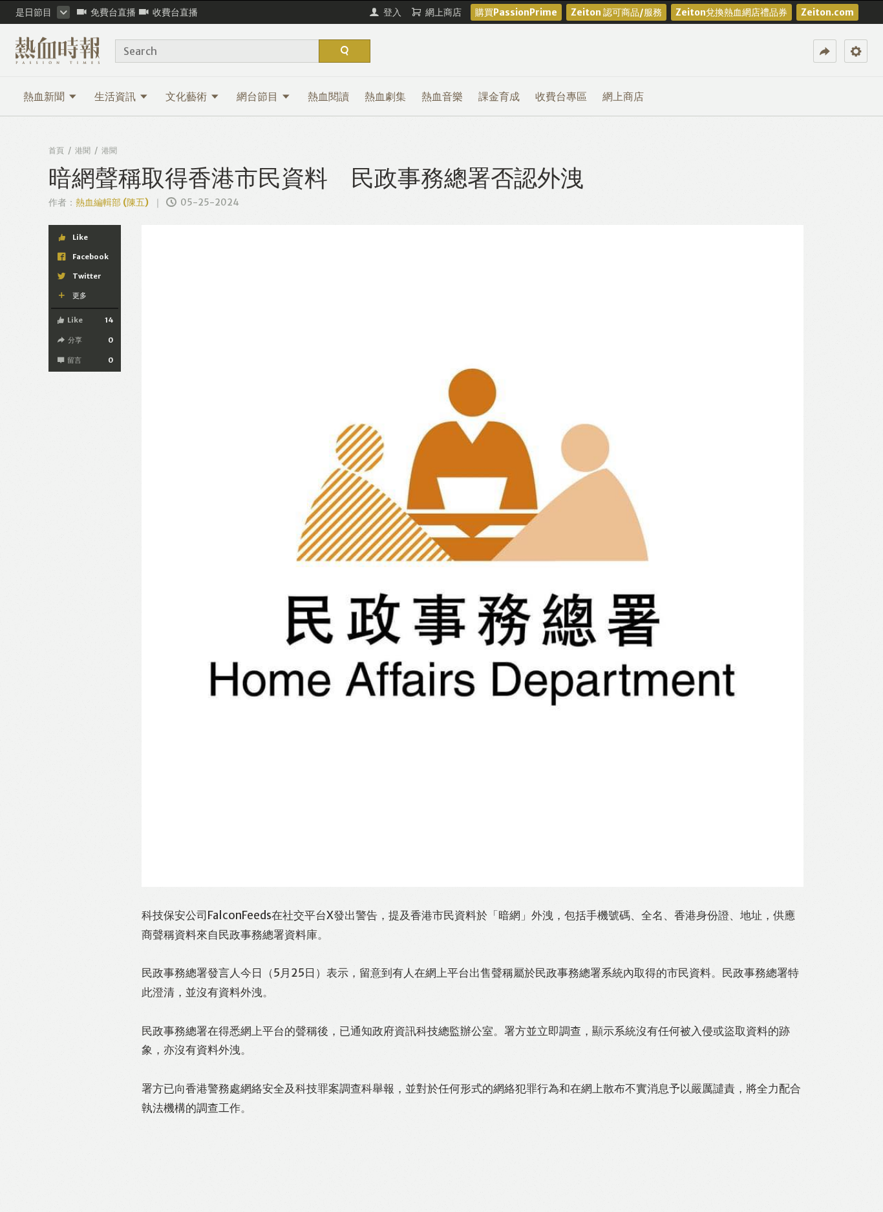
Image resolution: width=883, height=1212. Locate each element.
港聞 (82, 150)
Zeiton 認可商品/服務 (616, 12)
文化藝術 (186, 96)
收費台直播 (175, 12)
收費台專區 (561, 96)
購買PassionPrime (516, 12)
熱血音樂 (442, 96)
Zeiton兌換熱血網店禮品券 (731, 12)
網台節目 (257, 96)
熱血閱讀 (328, 96)
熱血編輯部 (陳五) (112, 202)
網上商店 (623, 96)
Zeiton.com (827, 12)
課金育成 (499, 96)
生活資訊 (115, 96)
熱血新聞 (44, 96)
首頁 (56, 150)
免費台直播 (113, 12)
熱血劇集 (385, 96)
